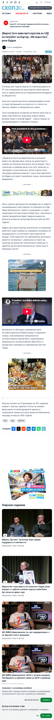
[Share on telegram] (34, 429)
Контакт (47, 2)
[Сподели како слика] (44, 429)
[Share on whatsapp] (39, 429)
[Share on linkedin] (29, 429)
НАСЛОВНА (6, 13)
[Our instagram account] (15, 2)
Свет (48, 52)
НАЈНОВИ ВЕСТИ (21, 13)
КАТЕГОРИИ (37, 13)
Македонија (7, 546)
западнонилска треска (39, 8)
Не (38, 716)
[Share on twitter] (19, 429)
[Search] (41, 2)
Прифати (46, 700)
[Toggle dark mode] (37, 2)
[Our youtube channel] (11, 2)
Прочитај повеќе (31, 700)
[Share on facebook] (14, 429)
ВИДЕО (49, 13)
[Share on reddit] (24, 429)
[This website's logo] (13, 8)
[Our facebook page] (3, 2)
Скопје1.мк (17, 47)
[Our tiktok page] (19, 2)
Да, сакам (46, 716)
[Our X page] (7, 2)
